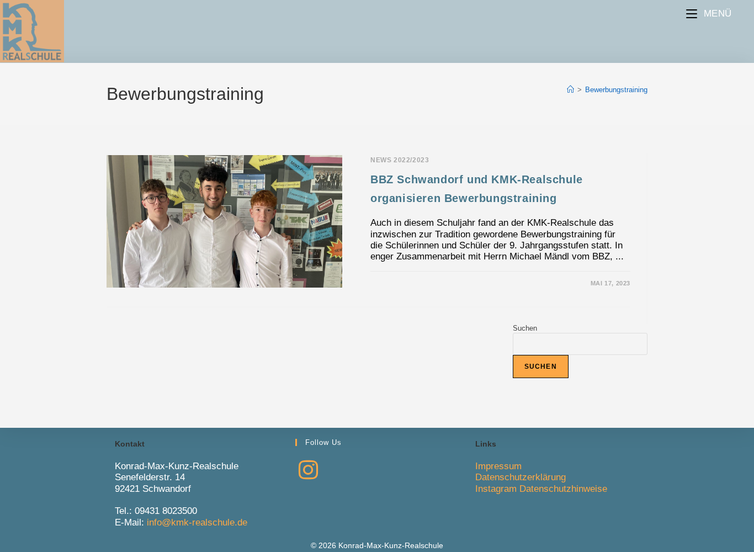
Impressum (498, 466)
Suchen (525, 328)
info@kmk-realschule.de (197, 522)
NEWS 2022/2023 (399, 160)
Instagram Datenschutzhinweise (541, 489)
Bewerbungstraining (616, 90)
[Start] (570, 90)
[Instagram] (308, 470)
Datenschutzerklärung (520, 477)
